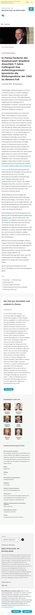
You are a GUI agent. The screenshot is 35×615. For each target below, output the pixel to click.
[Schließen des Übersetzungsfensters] (31, 2)
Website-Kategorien (9, 539)
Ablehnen (27, 611)
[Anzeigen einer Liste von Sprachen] (28, 2)
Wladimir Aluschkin (12, 179)
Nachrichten (7, 24)
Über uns (4, 585)
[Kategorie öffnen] (22, 539)
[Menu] (31, 9)
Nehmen (16, 611)
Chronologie (8, 389)
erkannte (20, 331)
